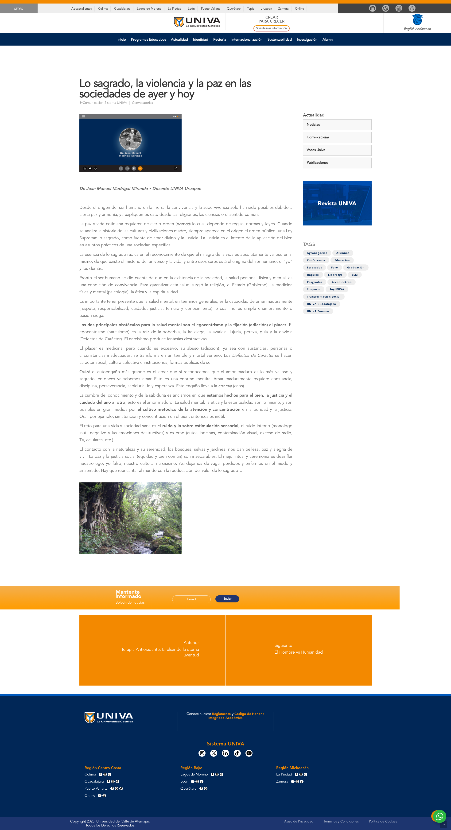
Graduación (356, 267)
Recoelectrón (341, 282)
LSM (355, 274)
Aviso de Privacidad (298, 821)
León (191, 8)
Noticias (313, 125)
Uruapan (266, 8)
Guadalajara (122, 8)
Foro (334, 267)
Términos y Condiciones (341, 821)
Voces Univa (316, 150)
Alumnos (342, 253)
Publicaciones (317, 163)
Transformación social (324, 296)
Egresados (314, 267)
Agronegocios (317, 253)
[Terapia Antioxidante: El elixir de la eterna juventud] (152, 650)
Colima (103, 8)
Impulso (313, 274)
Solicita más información (271, 28)
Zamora (283, 8)
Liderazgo (335, 274)
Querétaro (234, 8)
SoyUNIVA (337, 289)
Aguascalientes (81, 8)
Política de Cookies (383, 821)
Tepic (250, 8)
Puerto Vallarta (211, 8)
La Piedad (175, 8)
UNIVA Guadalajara (321, 304)
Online (299, 8)
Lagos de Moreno (149, 8)
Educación (342, 260)
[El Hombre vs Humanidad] (299, 650)
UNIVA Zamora (318, 311)
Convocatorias (142, 103)
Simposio (313, 289)
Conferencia (316, 260)
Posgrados (314, 282)
